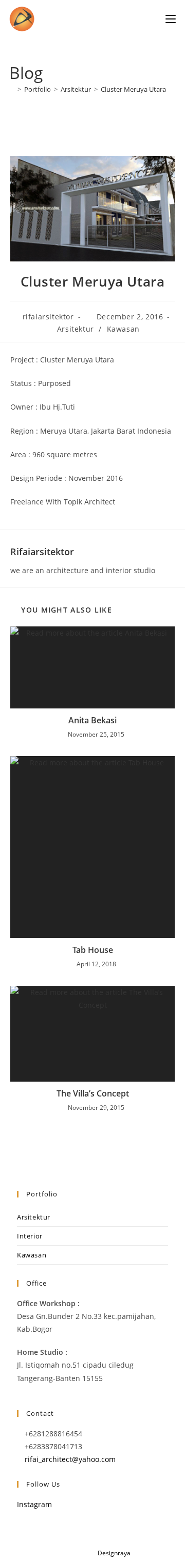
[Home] (11, 89)
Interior (30, 1236)
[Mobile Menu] (170, 19)
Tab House (92, 950)
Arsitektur (75, 329)
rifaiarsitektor (48, 316)
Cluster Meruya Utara (133, 89)
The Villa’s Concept (93, 1093)
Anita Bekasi (92, 720)
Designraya (114, 1553)
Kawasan (123, 329)
